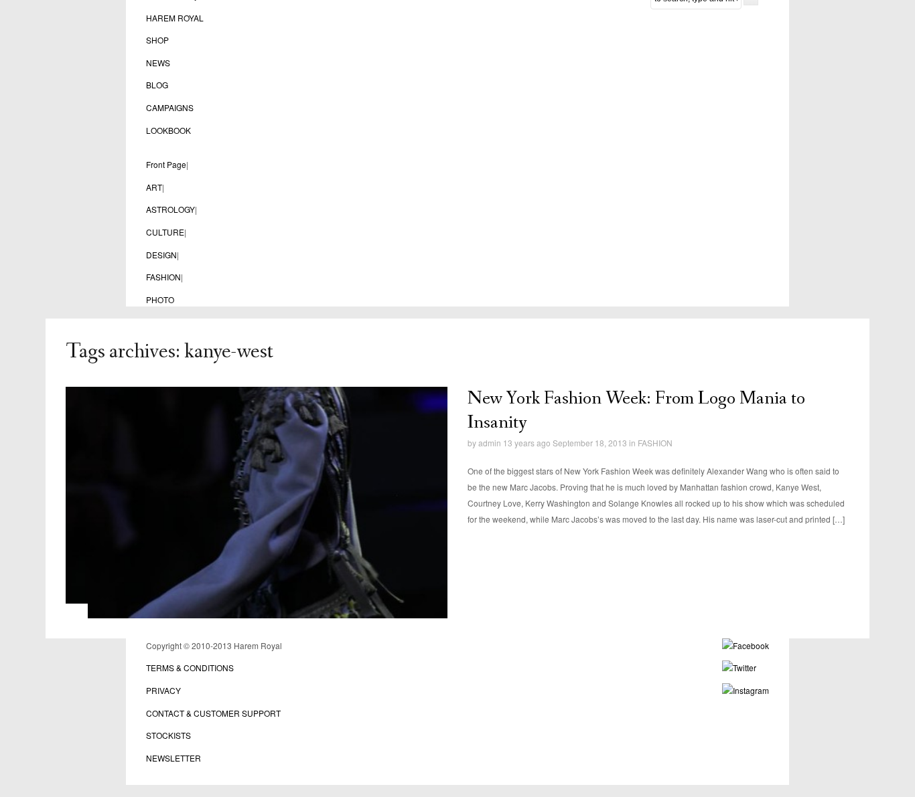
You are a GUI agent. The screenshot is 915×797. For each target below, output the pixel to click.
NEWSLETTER (173, 758)
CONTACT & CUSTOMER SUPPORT (213, 713)
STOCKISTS (168, 735)
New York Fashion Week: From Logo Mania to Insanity (636, 410)
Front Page (166, 164)
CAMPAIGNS (170, 107)
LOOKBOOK (168, 130)
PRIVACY (163, 690)
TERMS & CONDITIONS (190, 667)
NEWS (158, 62)
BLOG (157, 84)
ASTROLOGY (170, 209)
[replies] (483, 433)
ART (154, 187)
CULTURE (165, 232)
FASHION (163, 276)
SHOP (157, 40)
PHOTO (160, 299)
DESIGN (161, 254)
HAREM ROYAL (175, 17)
